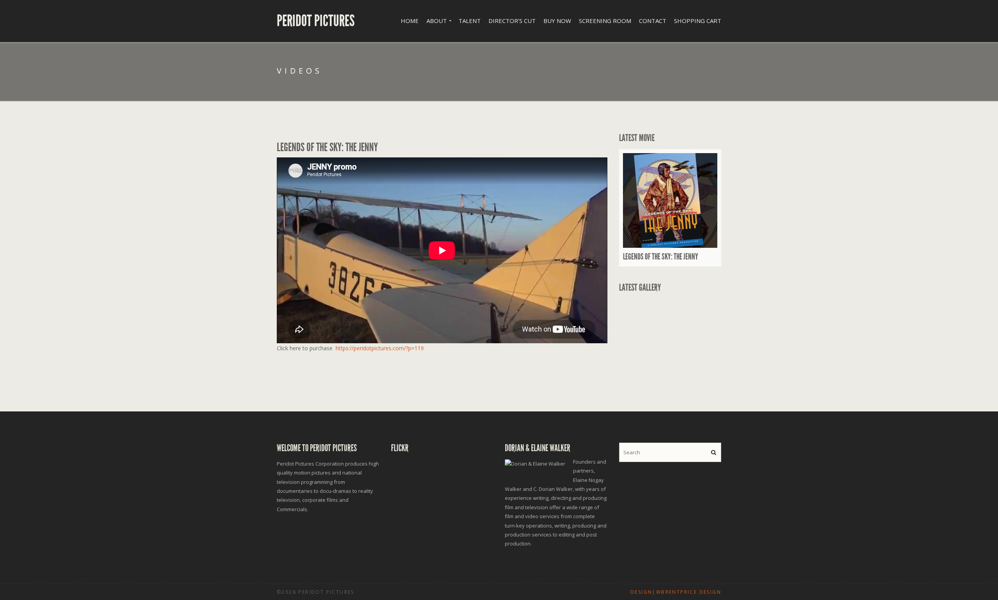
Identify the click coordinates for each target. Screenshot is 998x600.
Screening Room (605, 21)
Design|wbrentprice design (675, 592)
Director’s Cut (512, 21)
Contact (652, 21)
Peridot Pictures (316, 21)
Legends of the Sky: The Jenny (660, 257)
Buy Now (557, 21)
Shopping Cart (697, 21)
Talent (469, 21)
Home (410, 21)
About (436, 21)
